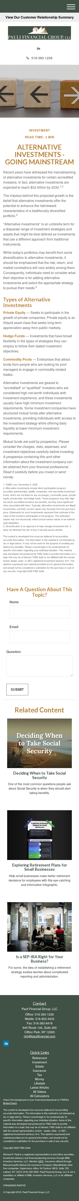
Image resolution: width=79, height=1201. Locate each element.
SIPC (41, 1161)
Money (39, 1079)
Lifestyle (39, 1083)
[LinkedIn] (38, 48)
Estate (39, 1066)
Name (14, 602)
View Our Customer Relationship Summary (39, 17)
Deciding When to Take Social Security (39, 775)
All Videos (39, 1091)
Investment (39, 1062)
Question (13, 651)
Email (13, 627)
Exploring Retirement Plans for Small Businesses (39, 867)
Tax (39, 1075)
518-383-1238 (41, 57)
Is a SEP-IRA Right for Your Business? (39, 958)
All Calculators (39, 1096)
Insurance (39, 1070)
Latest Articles (39, 1087)
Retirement (39, 1058)
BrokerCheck (10, 1103)
